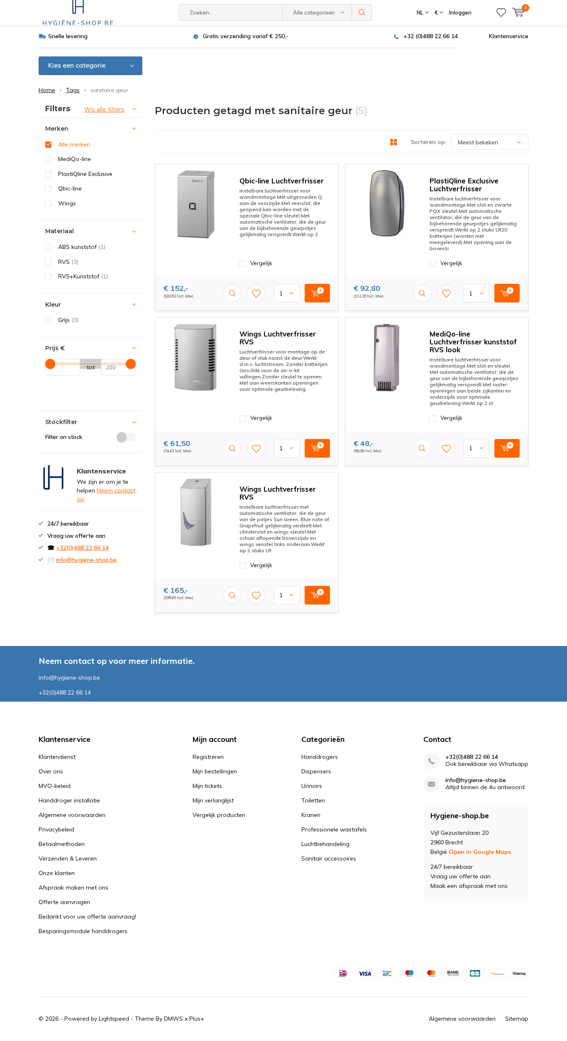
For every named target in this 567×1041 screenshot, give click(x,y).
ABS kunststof (81, 247)
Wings (67, 203)
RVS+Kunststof (83, 276)
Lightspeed (114, 1018)
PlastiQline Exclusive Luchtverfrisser (464, 184)
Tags (73, 90)
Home (47, 90)
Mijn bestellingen (215, 771)
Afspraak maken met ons (73, 887)
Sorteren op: (429, 142)
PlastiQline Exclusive (85, 174)
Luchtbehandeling (325, 844)
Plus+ (196, 1018)
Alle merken (74, 144)
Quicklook (232, 293)
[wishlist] (501, 12)
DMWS (173, 1018)
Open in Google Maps (480, 852)
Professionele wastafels (334, 829)
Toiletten (313, 800)
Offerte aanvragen (64, 902)
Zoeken (362, 12)
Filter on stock (63, 437)
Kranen (310, 815)
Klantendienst (57, 757)
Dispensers (316, 771)
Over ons (51, 771)
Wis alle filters (104, 109)
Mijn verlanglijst (213, 800)
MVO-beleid (55, 786)
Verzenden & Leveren (68, 858)
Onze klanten (57, 873)
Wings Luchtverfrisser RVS (278, 337)
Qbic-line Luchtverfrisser (282, 180)
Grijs (68, 320)
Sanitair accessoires (328, 858)
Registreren (208, 757)
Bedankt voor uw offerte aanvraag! (87, 916)
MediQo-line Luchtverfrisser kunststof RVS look (473, 341)
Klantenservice (508, 36)
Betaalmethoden (62, 844)
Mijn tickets (207, 786)
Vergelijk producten (219, 815)
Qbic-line (70, 188)
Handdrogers (319, 757)
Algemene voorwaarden (72, 815)
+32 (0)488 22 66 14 (430, 36)
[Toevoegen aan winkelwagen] (317, 293)
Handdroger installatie (69, 800)
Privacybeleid (56, 829)
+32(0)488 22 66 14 (82, 547)
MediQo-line (74, 159)
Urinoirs (311, 786)
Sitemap (516, 1018)
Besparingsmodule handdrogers (83, 931)
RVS (68, 262)
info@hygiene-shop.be (86, 559)
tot (87, 367)
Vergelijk (261, 263)
